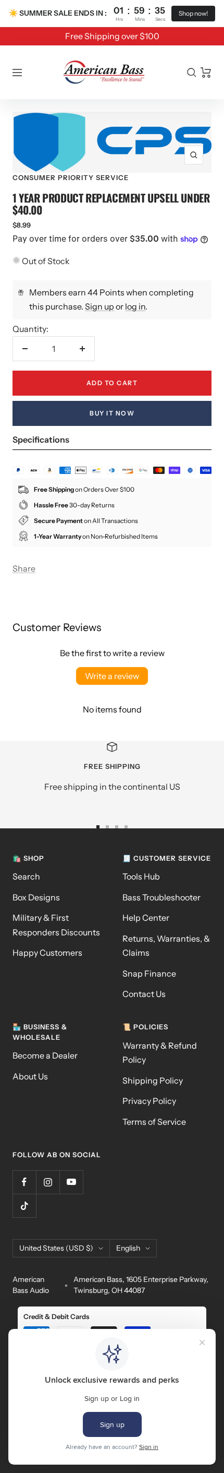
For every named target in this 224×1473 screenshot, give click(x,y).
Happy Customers (47, 952)
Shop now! (193, 13)
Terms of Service (154, 1121)
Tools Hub (141, 876)
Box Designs (36, 897)
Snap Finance (149, 973)
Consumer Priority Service (71, 177)
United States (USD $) (56, 1248)
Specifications (41, 439)
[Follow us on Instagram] (47, 1182)
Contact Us (144, 994)
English (128, 1248)
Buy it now (112, 413)
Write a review (112, 676)
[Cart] (206, 72)
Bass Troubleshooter (161, 897)
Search (26, 876)
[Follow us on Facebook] (24, 1182)
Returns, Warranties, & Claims (166, 945)
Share (24, 568)
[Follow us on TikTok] (24, 1205)
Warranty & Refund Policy (159, 1052)
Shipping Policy (152, 1080)
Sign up (99, 306)
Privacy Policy (149, 1101)
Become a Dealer (45, 1055)
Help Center (145, 917)
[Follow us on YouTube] (71, 1182)
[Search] (191, 72)
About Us (30, 1076)
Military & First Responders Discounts (56, 924)
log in (135, 306)
